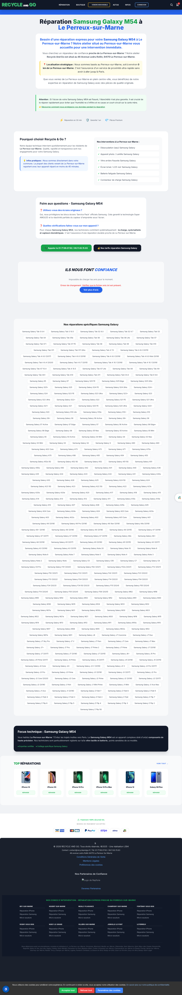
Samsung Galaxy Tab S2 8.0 (92, 331)
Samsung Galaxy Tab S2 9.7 (121, 331)
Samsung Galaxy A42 (79, 468)
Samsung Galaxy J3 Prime (62, 672)
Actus (116, 5)
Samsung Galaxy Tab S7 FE (64, 344)
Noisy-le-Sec (34, 948)
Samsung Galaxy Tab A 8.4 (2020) (39, 362)
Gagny (48, 948)
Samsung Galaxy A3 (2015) (65, 548)
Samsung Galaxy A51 (143, 462)
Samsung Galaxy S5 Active (116, 431)
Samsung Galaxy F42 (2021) (105, 573)
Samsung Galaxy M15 (152, 616)
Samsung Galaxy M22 (30, 616)
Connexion (141, 5)
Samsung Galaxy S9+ (41, 418)
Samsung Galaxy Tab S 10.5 (62, 331)
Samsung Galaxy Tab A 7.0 (103, 350)
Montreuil (97, 946)
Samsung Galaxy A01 (142, 517)
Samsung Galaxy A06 (90, 505)
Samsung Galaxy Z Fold (118, 697)
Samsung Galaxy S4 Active (64, 437)
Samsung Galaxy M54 (54, 598)
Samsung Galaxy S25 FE (85, 381)
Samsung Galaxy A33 (78, 474)
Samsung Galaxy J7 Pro (60, 647)
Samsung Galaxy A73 (69, 449)
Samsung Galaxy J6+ (121, 654)
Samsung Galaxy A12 (78, 499)
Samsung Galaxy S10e (92, 412)
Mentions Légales (91, 861)
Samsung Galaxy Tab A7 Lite (94, 369)
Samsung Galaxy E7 (61, 381)
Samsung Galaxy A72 (93, 449)
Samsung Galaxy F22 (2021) (75, 573)
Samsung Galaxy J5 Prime (65, 660)
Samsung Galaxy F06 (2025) (96, 592)
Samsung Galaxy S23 (143, 393)
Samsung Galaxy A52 (93, 462)
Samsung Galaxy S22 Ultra (39, 400)
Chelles (54, 948)
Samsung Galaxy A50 (55, 468)
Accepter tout (68, 990)
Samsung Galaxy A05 (139, 505)
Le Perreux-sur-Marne (77, 946)
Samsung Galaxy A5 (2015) (120, 542)
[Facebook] (89, 843)
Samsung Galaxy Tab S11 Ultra (73, 350)
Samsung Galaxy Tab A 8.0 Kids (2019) (143, 356)
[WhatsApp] (87, 843)
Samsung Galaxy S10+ (117, 412)
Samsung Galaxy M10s (127, 623)
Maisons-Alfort (86, 948)
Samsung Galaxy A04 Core (39, 511)
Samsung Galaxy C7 (128, 561)
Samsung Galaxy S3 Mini (33, 443)
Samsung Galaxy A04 (91, 511)
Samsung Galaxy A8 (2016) (92, 530)
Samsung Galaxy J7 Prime (116, 647)
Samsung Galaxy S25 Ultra (141, 381)
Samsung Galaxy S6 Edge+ (145, 424)
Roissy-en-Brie (109, 950)
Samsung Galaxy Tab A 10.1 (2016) (108, 362)
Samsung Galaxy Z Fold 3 (64, 697)
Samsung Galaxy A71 (117, 449)
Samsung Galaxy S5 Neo (89, 431)
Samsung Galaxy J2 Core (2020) (34, 678)
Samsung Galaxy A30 (41, 480)
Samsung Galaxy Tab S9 (119, 344)
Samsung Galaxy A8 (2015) (121, 530)
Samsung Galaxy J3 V (116, 666)
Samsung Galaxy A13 (54, 499)
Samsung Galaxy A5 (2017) (62, 542)
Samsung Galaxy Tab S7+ (36, 344)
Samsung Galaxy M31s (41, 610)
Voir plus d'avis (91, 290)
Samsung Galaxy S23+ (118, 393)
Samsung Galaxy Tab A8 (123, 369)
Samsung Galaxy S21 (63, 406)
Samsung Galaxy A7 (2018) (149, 530)
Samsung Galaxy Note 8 (38, 554)
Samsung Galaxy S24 (39, 393)
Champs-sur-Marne (62, 950)
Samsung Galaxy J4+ (61, 666)
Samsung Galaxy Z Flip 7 (145, 697)
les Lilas (43, 948)
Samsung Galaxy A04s (66, 511)
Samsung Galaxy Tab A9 (149, 369)
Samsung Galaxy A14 (30, 499)
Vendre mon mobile (99, 5)
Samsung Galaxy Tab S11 (44, 350)
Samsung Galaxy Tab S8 (92, 344)
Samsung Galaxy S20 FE (88, 406)
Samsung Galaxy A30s (151, 474)
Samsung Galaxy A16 (128, 492)
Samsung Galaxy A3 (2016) (36, 548)
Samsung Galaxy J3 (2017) (119, 672)
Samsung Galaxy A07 (66, 505)
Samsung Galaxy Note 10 (120, 548)
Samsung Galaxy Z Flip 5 (64, 703)
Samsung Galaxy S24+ (143, 387)
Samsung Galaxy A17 (104, 492)
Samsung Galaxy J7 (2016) (66, 654)
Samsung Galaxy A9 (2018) (43, 523)
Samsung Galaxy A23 (66, 486)
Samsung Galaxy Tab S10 (146, 344)
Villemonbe (119, 946)
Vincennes (89, 946)
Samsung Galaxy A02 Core (42, 449)
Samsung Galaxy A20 (80, 492)
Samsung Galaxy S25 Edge (113, 381)
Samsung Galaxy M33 (116, 604)
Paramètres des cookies (109, 990)
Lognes (72, 950)
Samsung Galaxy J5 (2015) (150, 660)
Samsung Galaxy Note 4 (117, 554)
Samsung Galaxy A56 (67, 455)
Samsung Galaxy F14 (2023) (106, 579)
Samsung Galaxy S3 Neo (142, 437)
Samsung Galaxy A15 (152, 492)
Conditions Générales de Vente (91, 857)
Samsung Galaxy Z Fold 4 (37, 697)
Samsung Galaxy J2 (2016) (34, 685)
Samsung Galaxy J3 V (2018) (88, 666)
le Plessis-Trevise (139, 948)
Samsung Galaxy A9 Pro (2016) (74, 523)
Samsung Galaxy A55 (91, 455)
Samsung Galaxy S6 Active (116, 424)
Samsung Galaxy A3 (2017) (149, 542)
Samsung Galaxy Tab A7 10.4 (34, 369)
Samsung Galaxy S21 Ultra (143, 400)
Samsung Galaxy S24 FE (89, 387)
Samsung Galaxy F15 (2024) (107, 585)
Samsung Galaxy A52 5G (68, 462)
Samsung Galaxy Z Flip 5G (91, 709)
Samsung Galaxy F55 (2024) (137, 585)
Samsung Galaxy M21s (54, 616)
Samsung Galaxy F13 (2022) (46, 579)
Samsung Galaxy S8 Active (91, 418)
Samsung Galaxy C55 (105, 561)
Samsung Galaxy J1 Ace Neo (147, 685)
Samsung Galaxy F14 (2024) (36, 592)
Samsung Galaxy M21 (79, 616)
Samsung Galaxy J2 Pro (146, 672)
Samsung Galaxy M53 (79, 598)
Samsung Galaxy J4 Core (35, 666)
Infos (127, 5)
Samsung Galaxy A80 (150, 443)
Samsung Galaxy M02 (141, 629)
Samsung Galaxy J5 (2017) (93, 660)
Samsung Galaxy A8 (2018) (63, 530)
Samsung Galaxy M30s (91, 610)
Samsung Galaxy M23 (141, 610)
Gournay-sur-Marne (37, 950)
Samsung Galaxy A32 (103, 474)
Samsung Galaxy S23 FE (64, 393)
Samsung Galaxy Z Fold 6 (118, 691)
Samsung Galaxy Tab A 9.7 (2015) (74, 362)
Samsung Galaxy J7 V (65, 641)
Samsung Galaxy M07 (41, 629)
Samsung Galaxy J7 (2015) (94, 654)
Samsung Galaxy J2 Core (65, 678)
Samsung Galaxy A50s (30, 468)
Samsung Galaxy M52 (103, 598)
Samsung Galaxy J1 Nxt (61, 685)
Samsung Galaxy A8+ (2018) (33, 530)
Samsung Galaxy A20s (30, 492)
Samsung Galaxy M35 (66, 604)
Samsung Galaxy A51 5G (118, 462)
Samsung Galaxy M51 (127, 598)
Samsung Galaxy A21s (142, 486)
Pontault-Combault (82, 950)
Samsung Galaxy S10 (141, 412)
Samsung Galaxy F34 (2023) (44, 585)
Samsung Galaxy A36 (152, 468)
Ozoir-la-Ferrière (121, 950)
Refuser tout (86, 990)
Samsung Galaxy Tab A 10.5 (64, 369)
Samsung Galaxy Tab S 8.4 (33, 331)
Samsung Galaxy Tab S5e (62, 338)
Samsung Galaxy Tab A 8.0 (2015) (134, 350)
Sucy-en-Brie (133, 950)
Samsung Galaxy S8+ (117, 418)
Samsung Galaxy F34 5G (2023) (76, 585)
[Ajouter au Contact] (85, 843)
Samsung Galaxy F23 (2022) (135, 573)
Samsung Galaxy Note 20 (93, 548)
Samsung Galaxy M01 (63, 635)
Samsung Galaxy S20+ (143, 406)
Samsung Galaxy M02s (115, 629)
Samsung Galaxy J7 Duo (143, 635)
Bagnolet (26, 948)
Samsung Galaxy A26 (65, 480)
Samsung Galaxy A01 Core (116, 517)
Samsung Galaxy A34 (54, 474)
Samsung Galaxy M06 (66, 629)
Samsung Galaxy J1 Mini (119, 685)
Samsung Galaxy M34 (91, 604)
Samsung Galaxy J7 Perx (91, 641)
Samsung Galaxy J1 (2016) (63, 691)
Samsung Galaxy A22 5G (92, 486)
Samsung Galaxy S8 (141, 418)
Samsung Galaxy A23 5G (41, 486)
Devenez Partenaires (91, 888)
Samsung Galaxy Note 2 (32, 561)
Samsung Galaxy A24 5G (115, 480)
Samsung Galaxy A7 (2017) (37, 536)
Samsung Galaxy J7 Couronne (114, 635)
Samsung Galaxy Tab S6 (90, 338)
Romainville (156, 946)
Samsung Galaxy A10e (151, 499)
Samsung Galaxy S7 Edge (65, 424)
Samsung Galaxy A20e (55, 492)
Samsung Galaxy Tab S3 (150, 331)
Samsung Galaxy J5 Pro (146, 654)
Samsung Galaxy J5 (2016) (122, 660)
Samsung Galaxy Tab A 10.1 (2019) (143, 362)
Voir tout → (162, 763)
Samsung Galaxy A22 (118, 486)
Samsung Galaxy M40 (152, 598)
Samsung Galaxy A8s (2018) (138, 523)
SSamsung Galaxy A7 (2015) (95, 536)
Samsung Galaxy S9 (65, 418)
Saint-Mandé (62, 948)
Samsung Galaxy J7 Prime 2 (87, 647)
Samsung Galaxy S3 (58, 443)
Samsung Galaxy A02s (65, 517)
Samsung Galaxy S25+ (39, 387)
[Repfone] (91, 882)
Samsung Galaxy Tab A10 (62, 375)
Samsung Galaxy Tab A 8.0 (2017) (37, 356)
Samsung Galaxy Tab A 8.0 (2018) (72, 356)
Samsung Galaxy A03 (40, 517)
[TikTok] (93, 843)
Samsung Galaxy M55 (30, 598)
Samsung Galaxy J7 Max (145, 641)
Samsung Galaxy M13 (54, 623)
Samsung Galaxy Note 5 (91, 554)
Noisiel (47, 950)
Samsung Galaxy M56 (148, 592)
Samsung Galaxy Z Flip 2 (145, 703)
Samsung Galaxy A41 (103, 468)
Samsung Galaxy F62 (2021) (89, 567)
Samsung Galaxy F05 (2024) (66, 592)
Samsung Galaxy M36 (42, 604)
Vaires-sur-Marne (152, 948)
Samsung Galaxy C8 (151, 561)
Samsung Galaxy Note (58, 561)
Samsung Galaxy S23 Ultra (92, 393)
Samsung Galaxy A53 (139, 455)
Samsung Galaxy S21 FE (116, 400)
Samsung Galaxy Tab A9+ (35, 375)
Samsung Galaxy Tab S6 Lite (118, 338)
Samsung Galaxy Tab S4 (36, 338)
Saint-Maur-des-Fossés (142, 946)
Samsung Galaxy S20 (40, 412)
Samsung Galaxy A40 (127, 468)
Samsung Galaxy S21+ (39, 406)
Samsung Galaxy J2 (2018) (121, 678)
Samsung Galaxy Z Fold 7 (91, 691)
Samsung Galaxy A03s (144, 511)
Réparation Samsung (28, 914)
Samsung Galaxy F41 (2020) (59, 567)
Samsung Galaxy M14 (30, 623)
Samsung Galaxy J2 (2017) (150, 678)
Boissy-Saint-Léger (145, 950)
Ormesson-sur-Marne (106, 948)
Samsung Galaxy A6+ (147, 536)
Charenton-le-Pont (74, 948)
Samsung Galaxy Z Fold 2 (92, 697)
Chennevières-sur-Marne (123, 948)
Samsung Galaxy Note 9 (147, 548)
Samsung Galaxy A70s (141, 449)
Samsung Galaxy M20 (104, 616)
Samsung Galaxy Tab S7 (146, 338)
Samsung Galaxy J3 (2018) (91, 672)
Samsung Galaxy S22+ (66, 400)
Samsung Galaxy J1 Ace (36, 691)
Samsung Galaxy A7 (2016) (66, 536)
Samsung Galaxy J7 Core (118, 641)
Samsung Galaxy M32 (140, 604)
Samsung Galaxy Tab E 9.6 (146, 375)
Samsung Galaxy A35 (30, 474)
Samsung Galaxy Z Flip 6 (37, 703)
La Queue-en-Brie (96, 950)
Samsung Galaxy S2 (81, 443)
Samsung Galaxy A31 (127, 474)
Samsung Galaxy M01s (38, 635)
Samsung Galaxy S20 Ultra (116, 406)
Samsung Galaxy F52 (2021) (46, 573)
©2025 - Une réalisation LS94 (114, 846)
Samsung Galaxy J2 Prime (92, 678)
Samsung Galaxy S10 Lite (66, 412)
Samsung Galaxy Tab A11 (90, 375)
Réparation (64, 5)
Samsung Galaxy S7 (90, 424)
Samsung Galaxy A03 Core (117, 511)
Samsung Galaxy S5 (38, 437)
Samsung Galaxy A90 (126, 443)
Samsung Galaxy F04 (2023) (76, 579)
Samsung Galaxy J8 (87, 635)
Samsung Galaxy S (103, 443)
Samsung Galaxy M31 (66, 610)
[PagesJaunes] (97, 843)
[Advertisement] (91, 973)
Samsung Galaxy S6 (64, 431)
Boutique (80, 5)
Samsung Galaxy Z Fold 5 (145, 691)
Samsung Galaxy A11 (102, 499)
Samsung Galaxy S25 (63, 387)
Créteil (95, 948)
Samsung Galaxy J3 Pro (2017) (144, 666)
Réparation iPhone (27, 911)
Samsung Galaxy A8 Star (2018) (107, 523)
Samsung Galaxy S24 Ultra (116, 387)
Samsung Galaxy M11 (102, 623)
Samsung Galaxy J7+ (35, 647)
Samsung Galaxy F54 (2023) (136, 579)
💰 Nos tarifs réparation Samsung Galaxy (117, 248)
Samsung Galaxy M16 (128, 616)
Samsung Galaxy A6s (122, 536)
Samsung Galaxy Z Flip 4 (91, 703)
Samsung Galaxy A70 (43, 455)
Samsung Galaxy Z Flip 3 (118, 703)
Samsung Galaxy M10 (152, 623)
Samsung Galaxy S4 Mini (92, 437)
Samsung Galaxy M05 (90, 629)
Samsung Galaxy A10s (126, 499)
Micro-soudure (26, 918)
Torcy (52, 950)
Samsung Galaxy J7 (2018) (145, 647)
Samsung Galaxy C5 (81, 561)
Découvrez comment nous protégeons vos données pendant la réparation (73, 107)
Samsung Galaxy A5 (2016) (91, 542)
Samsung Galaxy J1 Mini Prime (90, 685)
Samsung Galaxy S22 (90, 400)
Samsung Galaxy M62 (124, 592)
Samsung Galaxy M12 (78, 623)
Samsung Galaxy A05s (115, 505)
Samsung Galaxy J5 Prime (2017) (34, 660)
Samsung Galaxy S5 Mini (144, 431)
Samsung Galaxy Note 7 (65, 554)
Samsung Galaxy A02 (89, 517)
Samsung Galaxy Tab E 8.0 (118, 375)
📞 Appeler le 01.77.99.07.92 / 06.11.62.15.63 (66, 248)
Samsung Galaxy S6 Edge (38, 431)
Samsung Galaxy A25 (89, 480)
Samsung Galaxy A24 (141, 480)
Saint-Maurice (129, 946)
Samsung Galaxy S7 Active (37, 424)
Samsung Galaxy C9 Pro (31, 567)
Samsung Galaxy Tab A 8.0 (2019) (106, 356)
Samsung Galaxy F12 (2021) (149, 567)
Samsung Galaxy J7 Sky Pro (38, 641)
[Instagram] (91, 843)
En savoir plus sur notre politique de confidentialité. (148, 985)
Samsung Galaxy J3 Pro (35, 672)
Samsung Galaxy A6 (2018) (33, 542)
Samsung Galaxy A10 (42, 505)
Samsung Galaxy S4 (117, 437)
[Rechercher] (171, 4)
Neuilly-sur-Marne (107, 946)
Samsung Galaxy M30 (116, 610)
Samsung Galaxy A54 (115, 455)
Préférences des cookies (91, 865)
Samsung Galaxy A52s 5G (40, 462)
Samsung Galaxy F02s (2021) (119, 567)
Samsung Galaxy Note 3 (144, 554)
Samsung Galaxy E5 (38, 381)
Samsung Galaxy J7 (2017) (37, 654)
